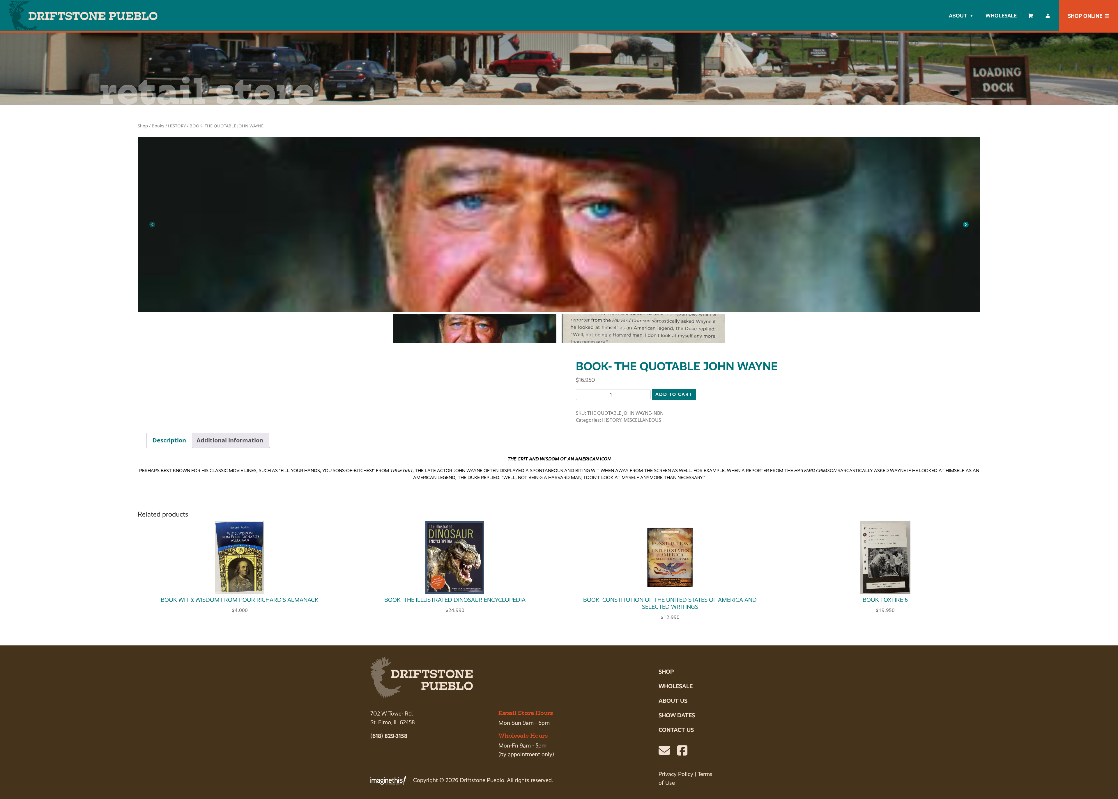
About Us (673, 700)
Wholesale (1001, 16)
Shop (143, 126)
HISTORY (177, 126)
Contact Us (676, 729)
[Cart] (1030, 16)
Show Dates (677, 715)
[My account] (1047, 16)
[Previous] (152, 224)
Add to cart (673, 394)
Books (158, 126)
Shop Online (1085, 16)
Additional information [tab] (230, 440)
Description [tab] (169, 440)
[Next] (966, 224)
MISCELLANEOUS (642, 420)
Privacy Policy (676, 774)
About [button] (958, 16)
